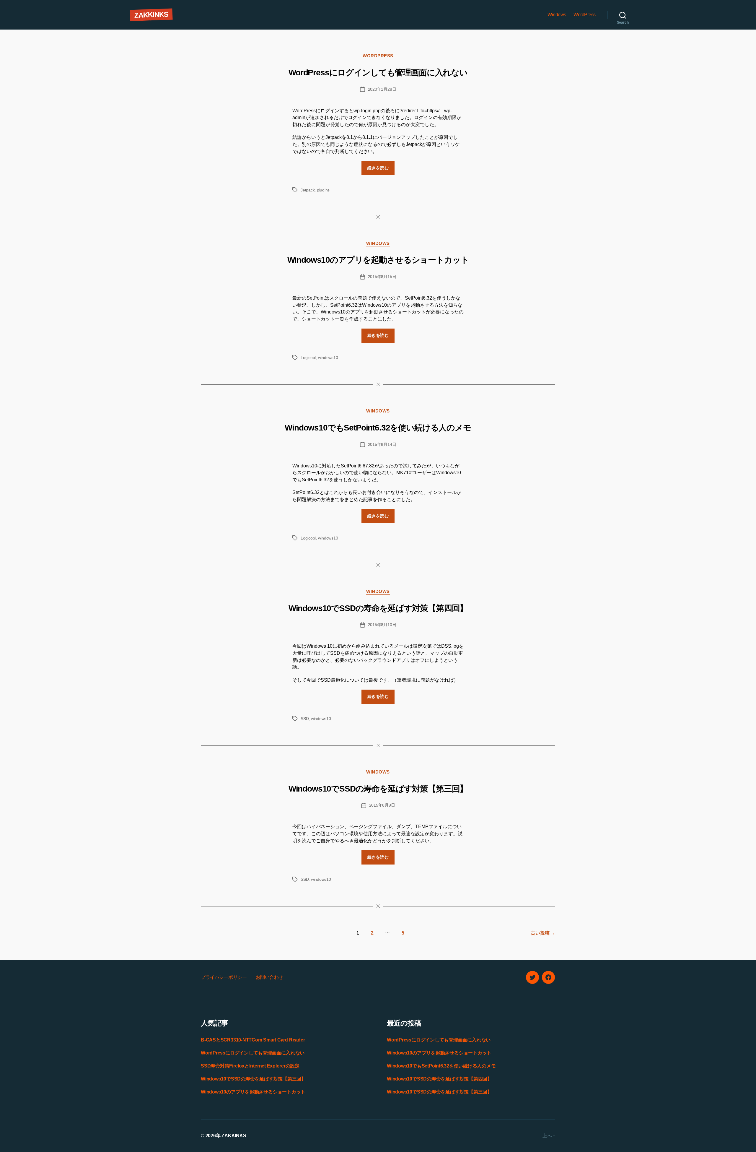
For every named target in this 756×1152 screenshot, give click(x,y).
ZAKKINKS (151, 14)
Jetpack (308, 190)
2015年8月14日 (382, 444)
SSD (305, 718)
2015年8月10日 (382, 624)
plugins (323, 190)
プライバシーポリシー (224, 977)
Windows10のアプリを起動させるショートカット (378, 259)
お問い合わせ (269, 977)
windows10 (328, 357)
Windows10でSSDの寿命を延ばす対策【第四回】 (378, 608)
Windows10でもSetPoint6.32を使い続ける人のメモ (378, 427)
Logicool (308, 357)
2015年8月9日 (382, 805)
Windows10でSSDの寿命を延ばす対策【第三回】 (378, 788)
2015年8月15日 (382, 276)
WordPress (584, 14)
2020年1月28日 (382, 89)
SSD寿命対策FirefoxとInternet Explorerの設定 (250, 1065)
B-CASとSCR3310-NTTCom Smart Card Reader (253, 1039)
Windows (557, 14)
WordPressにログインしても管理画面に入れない (378, 72)
